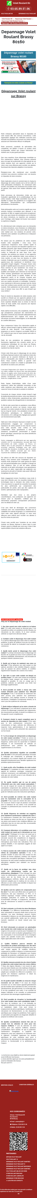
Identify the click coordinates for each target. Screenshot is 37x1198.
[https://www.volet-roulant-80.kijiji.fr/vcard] (18, 1141)
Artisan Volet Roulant (14, 1157)
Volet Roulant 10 (12, 1159)
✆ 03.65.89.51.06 (18, 8)
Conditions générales (26, 1084)
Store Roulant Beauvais (14, 1173)
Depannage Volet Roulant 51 (15, 1164)
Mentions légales (7, 1085)
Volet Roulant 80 (7, 13)
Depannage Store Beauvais (15, 1178)
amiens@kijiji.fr (19, 1121)
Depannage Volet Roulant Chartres (18, 1161)
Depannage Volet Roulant (27, 13)
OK (18, 1193)
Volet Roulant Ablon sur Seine (16, 1171)
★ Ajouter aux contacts (14, 1180)
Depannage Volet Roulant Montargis (18, 1166)
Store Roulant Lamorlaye (15, 1176)
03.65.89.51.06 (22, 1124)
